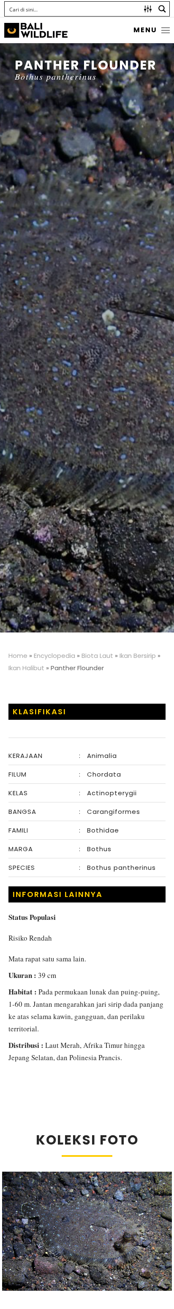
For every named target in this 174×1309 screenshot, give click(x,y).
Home (17, 655)
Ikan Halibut (26, 667)
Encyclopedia (54, 655)
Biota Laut (97, 655)
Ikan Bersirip (138, 655)
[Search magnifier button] (162, 9)
